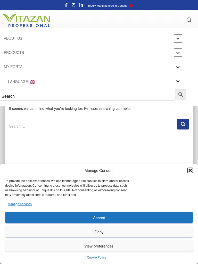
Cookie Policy (96, 257)
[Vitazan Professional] (28, 20)
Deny (99, 231)
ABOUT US (13, 38)
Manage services (20, 204)
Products (14, 52)
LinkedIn (81, 6)
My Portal (14, 66)
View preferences (99, 246)
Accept (99, 217)
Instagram (73, 6)
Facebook (66, 6)
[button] (190, 170)
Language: (18, 81)
